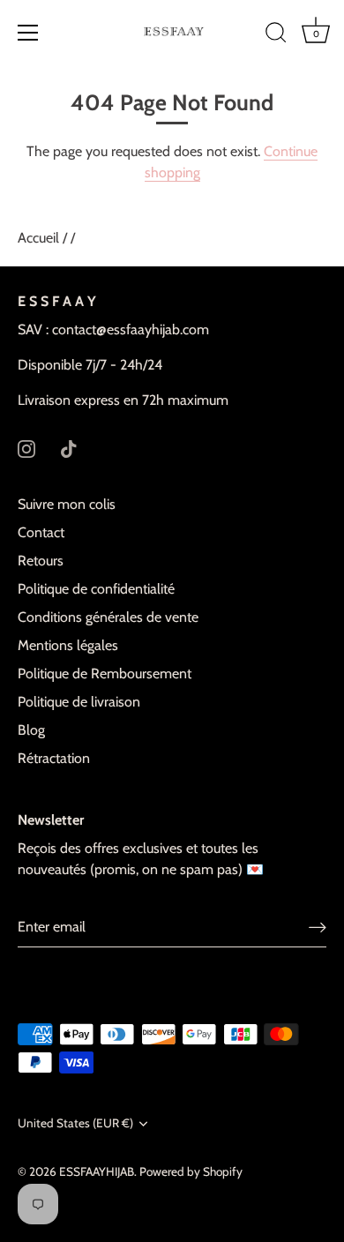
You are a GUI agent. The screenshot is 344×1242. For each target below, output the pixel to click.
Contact (41, 532)
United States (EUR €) (75, 1123)
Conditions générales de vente (108, 617)
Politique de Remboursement (104, 673)
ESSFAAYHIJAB (96, 1171)
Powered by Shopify (191, 1171)
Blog (31, 730)
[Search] (276, 35)
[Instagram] (26, 447)
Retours (41, 560)
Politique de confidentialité (96, 588)
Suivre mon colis (67, 504)
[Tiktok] (69, 447)
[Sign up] (317, 926)
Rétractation (54, 758)
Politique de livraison (79, 701)
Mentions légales (68, 645)
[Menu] (28, 32)
